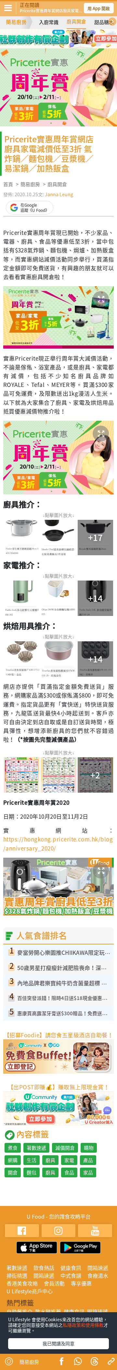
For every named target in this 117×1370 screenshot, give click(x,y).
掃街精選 (16, 1275)
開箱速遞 (97, 1268)
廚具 (50, 1160)
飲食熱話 (43, 1268)
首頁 (8, 184)
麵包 (31, 1172)
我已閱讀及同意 (58, 1343)
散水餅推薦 (48, 1311)
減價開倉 (65, 1147)
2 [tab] (53, 35)
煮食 (13, 1147)
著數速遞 (36, 1147)
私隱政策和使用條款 (83, 1325)
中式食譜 (70, 1275)
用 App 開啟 (98, 8)
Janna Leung (59, 194)
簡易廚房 (16, 22)
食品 (69, 1172)
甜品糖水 (104, 22)
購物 (89, 1147)
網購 (13, 1160)
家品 (88, 1172)
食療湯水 (97, 1275)
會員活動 (54, 1283)
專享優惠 (81, 1283)
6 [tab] (63, 45)
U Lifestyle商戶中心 (29, 1291)
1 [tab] (44, 35)
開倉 (13, 1172)
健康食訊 (70, 1268)
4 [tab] (73, 35)
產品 (88, 1160)
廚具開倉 (76, 21)
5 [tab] (53, 45)
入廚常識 (48, 22)
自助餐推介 (19, 1311)
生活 (31, 1160)
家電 (69, 1160)
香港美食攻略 (22, 1283)
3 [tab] (63, 35)
